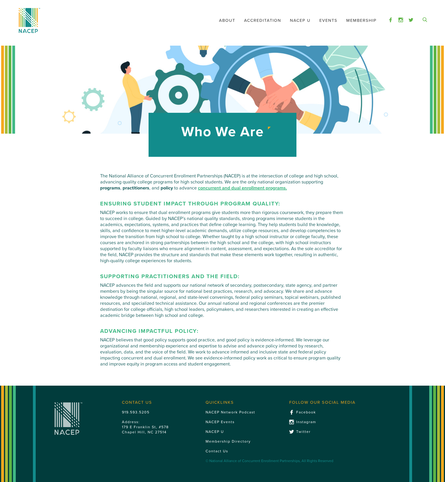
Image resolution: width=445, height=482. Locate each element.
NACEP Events (220, 422)
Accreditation (262, 20)
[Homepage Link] (29, 20)
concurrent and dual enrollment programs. (242, 188)
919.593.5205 (135, 412)
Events (328, 20)
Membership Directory (228, 441)
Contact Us (217, 451)
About (227, 20)
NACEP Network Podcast (230, 412)
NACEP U (300, 20)
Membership (361, 20)
